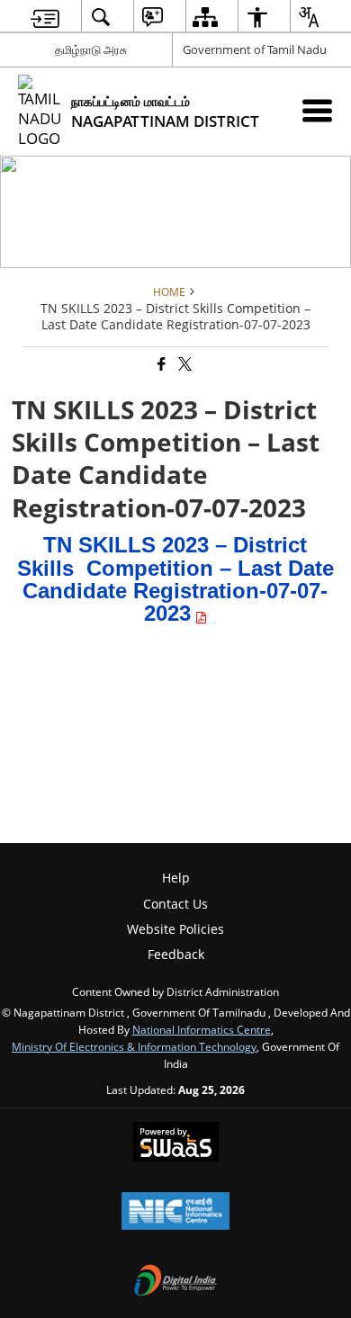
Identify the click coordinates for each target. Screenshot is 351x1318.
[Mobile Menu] (317, 110)
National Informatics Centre (201, 1029)
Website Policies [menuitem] (175, 928)
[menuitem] (45, 16)
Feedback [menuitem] (176, 954)
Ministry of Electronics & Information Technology (134, 1046)
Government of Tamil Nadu (255, 49)
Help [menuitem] (176, 877)
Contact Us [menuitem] (175, 903)
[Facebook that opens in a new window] (160, 365)
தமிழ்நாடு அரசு (91, 49)
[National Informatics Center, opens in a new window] (175, 1213)
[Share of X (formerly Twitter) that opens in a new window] (184, 365)
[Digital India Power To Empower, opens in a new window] (175, 1282)
